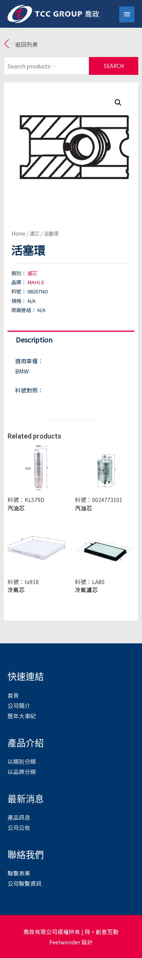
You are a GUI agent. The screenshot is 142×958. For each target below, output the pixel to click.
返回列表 (26, 44)
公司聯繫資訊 (25, 883)
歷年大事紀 (22, 716)
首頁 (13, 695)
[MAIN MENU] (126, 14)
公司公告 (19, 827)
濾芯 (34, 233)
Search (114, 66)
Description (34, 339)
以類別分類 (22, 761)
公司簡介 (19, 705)
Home (18, 233)
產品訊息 (19, 817)
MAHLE (35, 282)
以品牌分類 (22, 772)
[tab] (71, 339)
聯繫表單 (19, 873)
